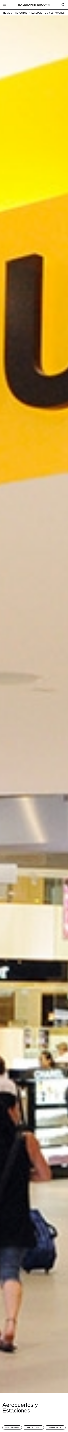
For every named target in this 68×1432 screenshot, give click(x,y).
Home (6, 13)
